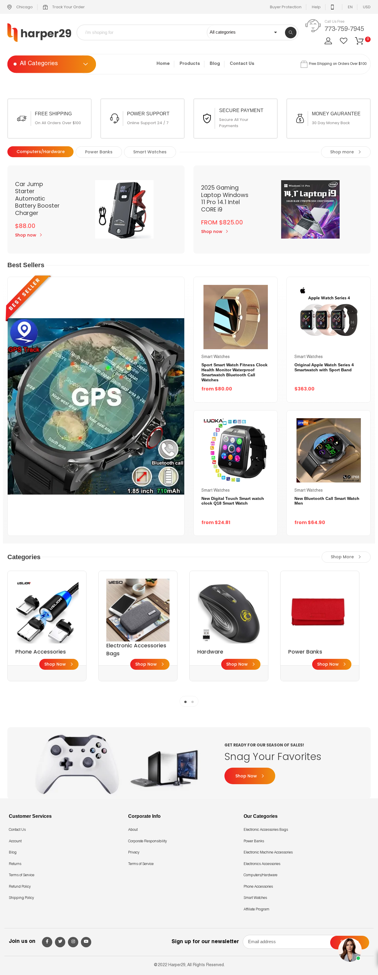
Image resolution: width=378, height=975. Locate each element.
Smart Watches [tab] (150, 152)
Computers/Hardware (260, 875)
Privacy (133, 852)
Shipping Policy (21, 898)
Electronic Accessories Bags (266, 830)
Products (190, 64)
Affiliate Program (256, 909)
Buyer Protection (286, 7)
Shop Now (55, 664)
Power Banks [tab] (99, 152)
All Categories (39, 64)
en (350, 7)
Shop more (342, 152)
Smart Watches (255, 898)
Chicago (24, 7)
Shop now (25, 235)
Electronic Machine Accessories (268, 852)
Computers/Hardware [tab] (41, 152)
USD (367, 7)
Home (163, 64)
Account (15, 841)
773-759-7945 (344, 29)
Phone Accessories (258, 887)
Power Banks (254, 841)
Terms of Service (21, 875)
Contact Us (242, 64)
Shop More (343, 557)
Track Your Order (68, 7)
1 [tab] (185, 701)
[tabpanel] (47, 626)
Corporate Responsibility (147, 841)
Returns (15, 864)
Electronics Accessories (262, 864)
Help (316, 7)
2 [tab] (192, 701)
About (133, 830)
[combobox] (146, 32)
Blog (215, 64)
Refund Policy (20, 887)
